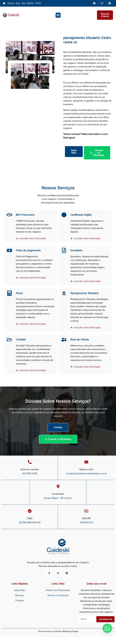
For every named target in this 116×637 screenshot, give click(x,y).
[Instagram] (58, 573)
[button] (58, 15)
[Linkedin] (67, 573)
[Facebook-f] (49, 573)
